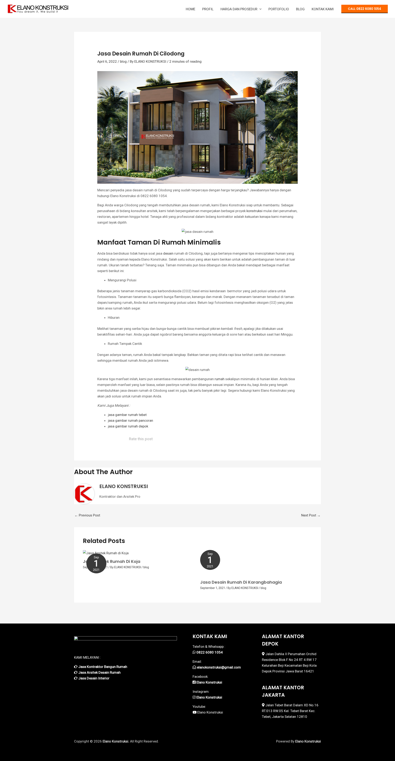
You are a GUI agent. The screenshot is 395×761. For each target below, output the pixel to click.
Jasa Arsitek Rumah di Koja (111, 561)
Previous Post (87, 515)
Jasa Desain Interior (93, 678)
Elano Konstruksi (210, 712)
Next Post (311, 515)
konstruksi (254, 211)
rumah (219, 379)
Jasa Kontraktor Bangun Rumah (102, 667)
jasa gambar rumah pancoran (130, 420)
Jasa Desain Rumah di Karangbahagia (241, 582)
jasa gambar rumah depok (128, 426)
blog (123, 61)
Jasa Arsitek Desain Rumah (99, 672)
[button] (259, 9)
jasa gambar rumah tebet (127, 415)
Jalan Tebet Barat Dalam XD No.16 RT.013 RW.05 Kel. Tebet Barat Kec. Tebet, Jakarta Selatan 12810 (290, 711)
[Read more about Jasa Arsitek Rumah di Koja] (106, 553)
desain (168, 253)
